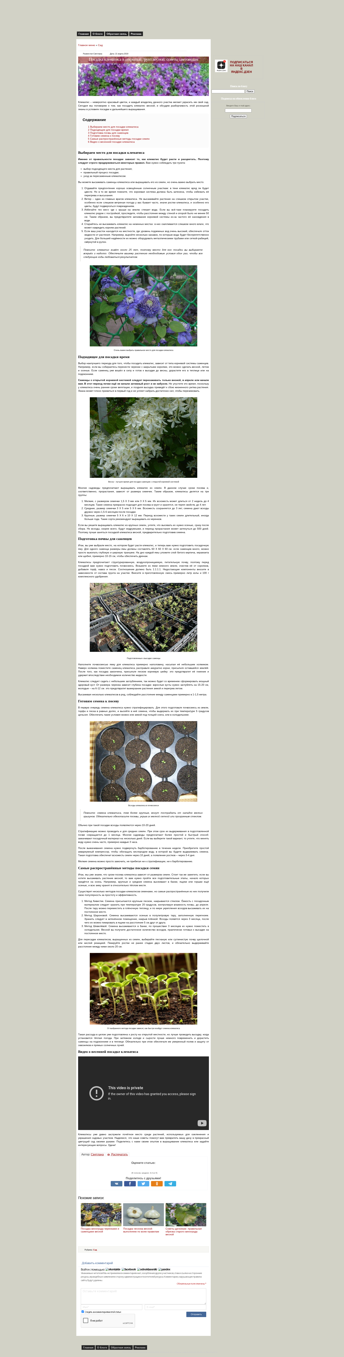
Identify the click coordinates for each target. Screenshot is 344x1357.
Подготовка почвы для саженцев (108, 132)
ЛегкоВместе (212, 1352)
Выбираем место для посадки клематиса (113, 126)
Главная (83, 33)
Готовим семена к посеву (104, 135)
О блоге (98, 33)
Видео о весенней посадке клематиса (111, 141)
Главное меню (86, 45)
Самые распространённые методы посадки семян (119, 138)
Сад (100, 45)
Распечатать (119, 1154)
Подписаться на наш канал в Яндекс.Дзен (241, 67)
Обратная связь (117, 33)
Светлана (97, 1154)
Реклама (136, 33)
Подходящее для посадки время (108, 129)
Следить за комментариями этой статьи (103, 1311)
